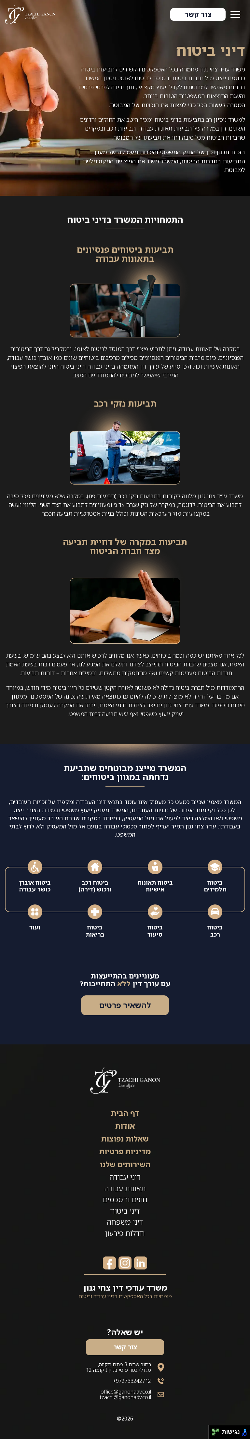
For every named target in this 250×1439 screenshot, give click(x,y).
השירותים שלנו (125, 1164)
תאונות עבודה (125, 1188)
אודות (125, 1126)
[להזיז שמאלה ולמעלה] (213, 1430)
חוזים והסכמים (125, 1199)
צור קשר (198, 14)
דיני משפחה (125, 1222)
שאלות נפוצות (125, 1138)
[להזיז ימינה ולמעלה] (217, 1430)
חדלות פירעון (125, 1233)
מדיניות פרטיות (125, 1151)
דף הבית (125, 1113)
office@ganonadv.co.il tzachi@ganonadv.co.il (125, 1394)
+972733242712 (132, 1380)
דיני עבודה (125, 1177)
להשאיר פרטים (125, 1005)
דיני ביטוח (125, 1210)
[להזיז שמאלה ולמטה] (213, 1434)
